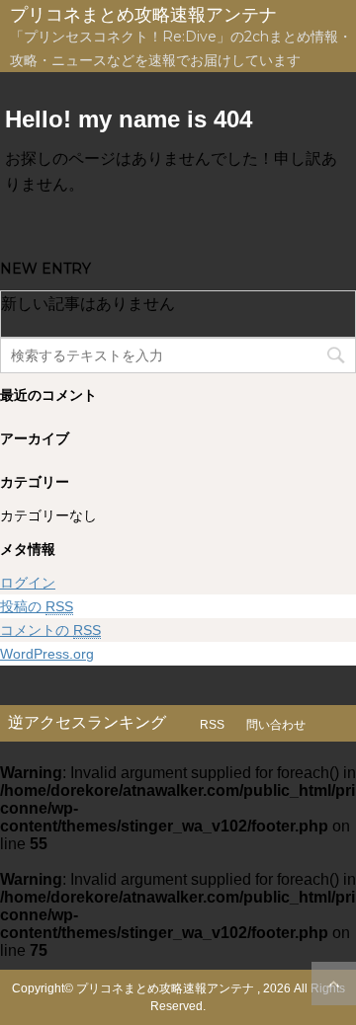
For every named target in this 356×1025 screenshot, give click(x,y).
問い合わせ (276, 725)
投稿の (36, 606)
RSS (212, 725)
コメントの (50, 630)
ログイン (27, 583)
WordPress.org (47, 654)
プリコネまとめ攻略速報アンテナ (143, 15)
